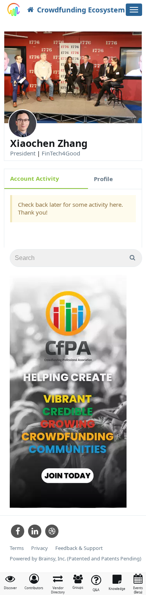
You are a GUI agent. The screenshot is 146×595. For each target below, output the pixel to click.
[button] (34, 582)
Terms (17, 548)
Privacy (39, 548)
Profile (103, 179)
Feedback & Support (79, 548)
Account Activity (34, 178)
